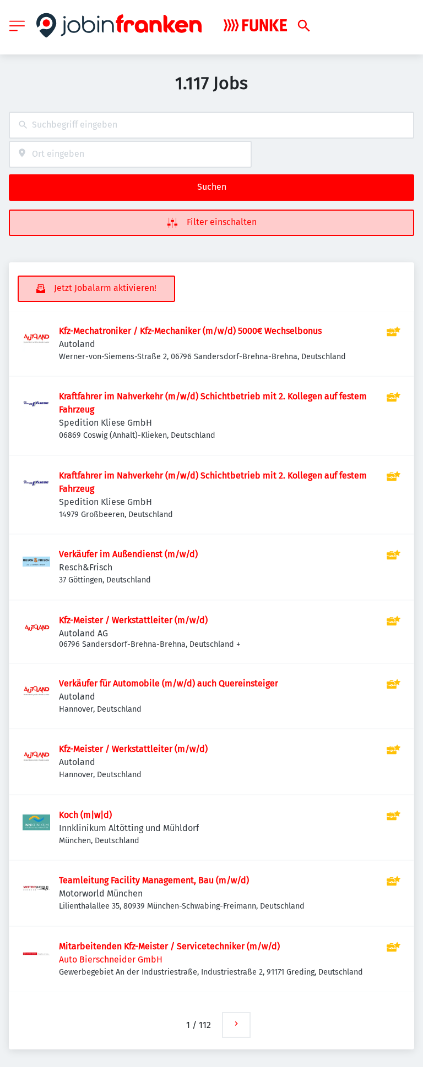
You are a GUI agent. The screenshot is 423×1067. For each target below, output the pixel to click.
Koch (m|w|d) (85, 815)
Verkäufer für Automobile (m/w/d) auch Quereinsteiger (168, 683)
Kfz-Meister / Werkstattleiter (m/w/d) (133, 620)
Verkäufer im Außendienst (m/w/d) (128, 554)
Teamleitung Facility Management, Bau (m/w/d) (154, 880)
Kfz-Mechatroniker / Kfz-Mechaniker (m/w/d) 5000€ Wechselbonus (190, 331)
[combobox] (211, 125)
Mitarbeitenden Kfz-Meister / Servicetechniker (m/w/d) (169, 946)
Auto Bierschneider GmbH (110, 959)
